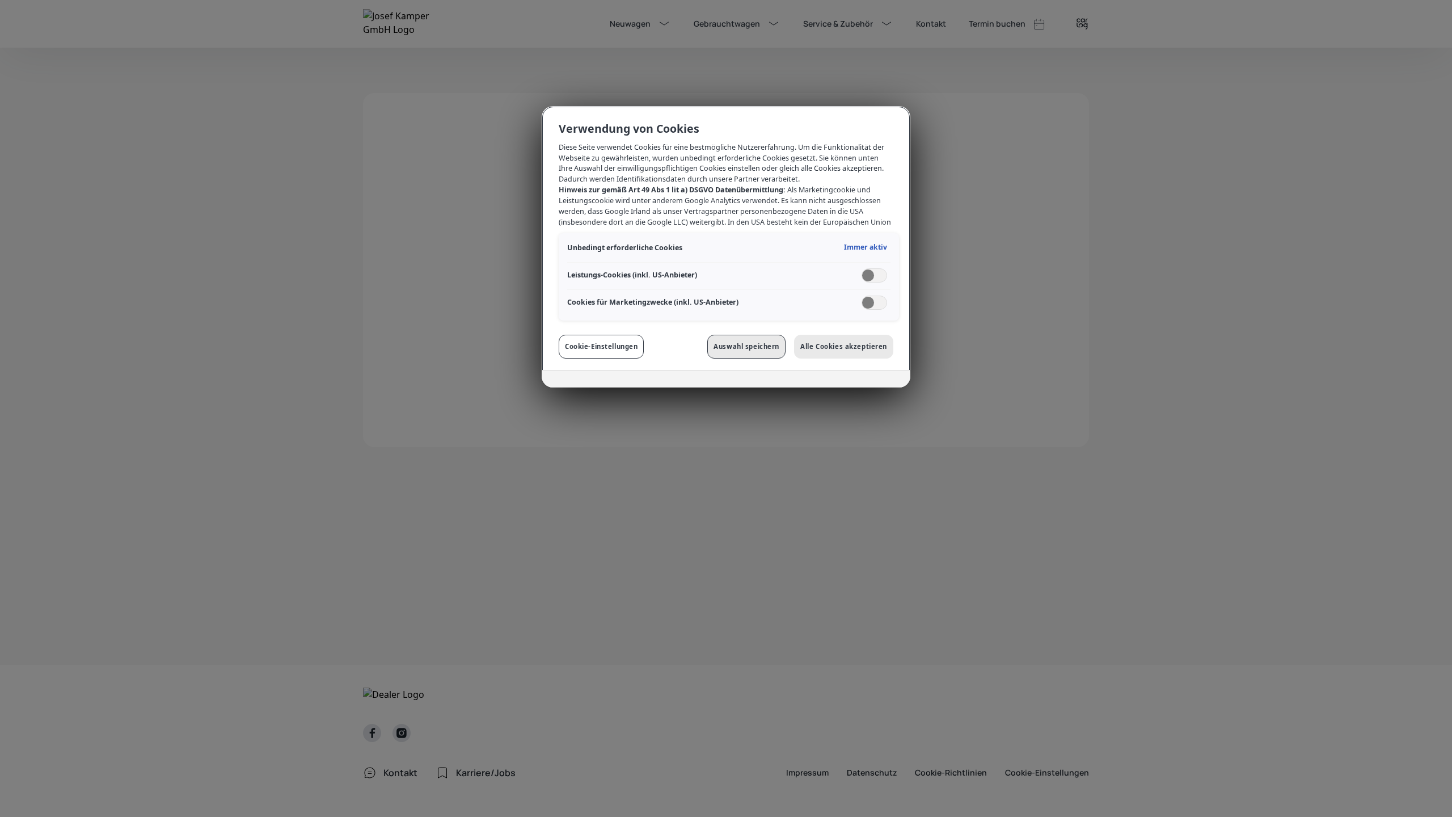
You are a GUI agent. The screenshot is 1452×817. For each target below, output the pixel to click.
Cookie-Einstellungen (601, 346)
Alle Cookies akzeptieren (843, 346)
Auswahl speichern (746, 346)
